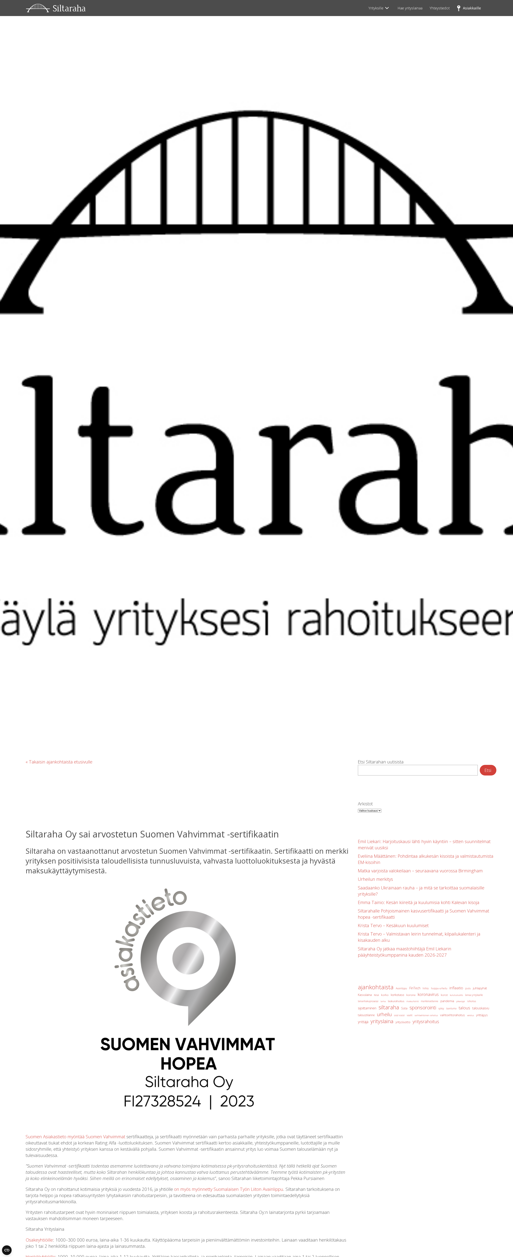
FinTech (414, 988)
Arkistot (365, 804)
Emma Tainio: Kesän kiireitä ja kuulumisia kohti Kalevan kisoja (418, 902)
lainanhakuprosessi (368, 1001)
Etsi (488, 770)
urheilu (384, 1014)
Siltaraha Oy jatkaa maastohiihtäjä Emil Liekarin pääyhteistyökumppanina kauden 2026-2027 (404, 952)
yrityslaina (382, 1021)
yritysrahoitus (426, 1021)
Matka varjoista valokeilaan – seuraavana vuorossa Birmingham (420, 871)
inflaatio (456, 987)
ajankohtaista (376, 987)
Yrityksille (376, 8)
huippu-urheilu (439, 988)
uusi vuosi (399, 1015)
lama (383, 1001)
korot (444, 995)
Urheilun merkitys (375, 879)
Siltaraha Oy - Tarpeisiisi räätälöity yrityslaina (56, 8)
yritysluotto (403, 1022)
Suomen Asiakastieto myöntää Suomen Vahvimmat (75, 1136)
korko (385, 995)
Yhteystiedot (440, 8)
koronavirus (428, 994)
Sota (404, 1008)
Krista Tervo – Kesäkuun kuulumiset (393, 925)
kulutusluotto (456, 995)
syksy (441, 1008)
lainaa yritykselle (474, 995)
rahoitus (471, 1001)
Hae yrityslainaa (410, 8)
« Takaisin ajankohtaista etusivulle (59, 762)
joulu (468, 988)
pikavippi (460, 1001)
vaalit (409, 1015)
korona (410, 995)
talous (464, 1008)
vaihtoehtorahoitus (452, 1015)
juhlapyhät (480, 988)
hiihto (426, 988)
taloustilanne (366, 1015)
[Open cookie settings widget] (7, 1250)
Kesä (376, 995)
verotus (470, 1015)
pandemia (447, 1001)
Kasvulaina (365, 995)
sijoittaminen (367, 1008)
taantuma (451, 1008)
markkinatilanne (429, 1001)
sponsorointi (423, 1007)
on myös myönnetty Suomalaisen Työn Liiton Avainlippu (228, 1189)
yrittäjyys (482, 1015)
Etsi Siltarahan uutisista (381, 762)
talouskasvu (480, 1008)
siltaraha (389, 1007)
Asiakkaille (472, 8)
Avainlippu (401, 988)
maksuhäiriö (412, 1001)
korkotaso (397, 995)
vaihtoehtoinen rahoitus (426, 1015)
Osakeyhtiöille (39, 1240)
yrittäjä (363, 1021)
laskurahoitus (396, 1001)
